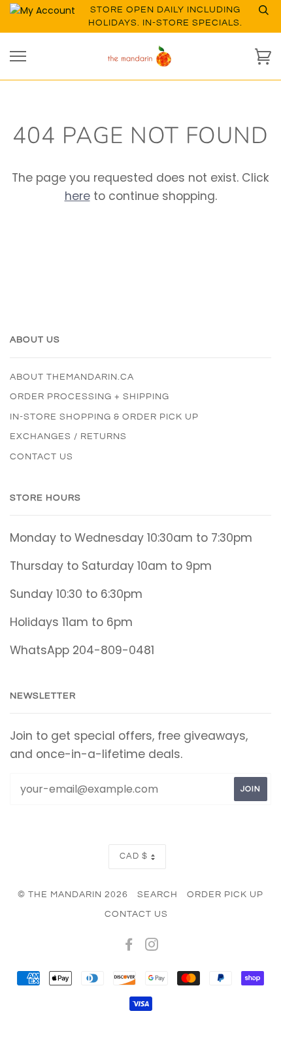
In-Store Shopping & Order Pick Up (104, 416)
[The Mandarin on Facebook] (129, 946)
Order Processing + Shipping (89, 396)
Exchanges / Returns (68, 436)
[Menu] (18, 56)
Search (157, 894)
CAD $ (134, 856)
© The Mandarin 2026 (73, 894)
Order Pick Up (225, 894)
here (77, 196)
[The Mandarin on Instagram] (152, 946)
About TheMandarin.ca (72, 377)
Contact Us (41, 456)
